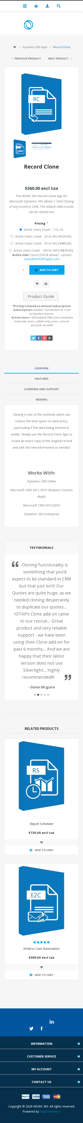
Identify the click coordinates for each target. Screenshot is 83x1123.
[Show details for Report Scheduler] (41, 776)
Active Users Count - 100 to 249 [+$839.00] (43, 250)
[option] (20, 149)
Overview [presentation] (41, 368)
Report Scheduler (41, 824)
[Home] (15, 47)
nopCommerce (50, 1111)
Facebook (41, 1028)
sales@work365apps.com (41, 259)
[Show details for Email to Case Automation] (41, 901)
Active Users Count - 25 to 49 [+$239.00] (43, 236)
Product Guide (41, 296)
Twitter (31, 1028)
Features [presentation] (42, 379)
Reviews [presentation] (41, 399)
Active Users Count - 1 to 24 (43, 229)
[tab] (41, 368)
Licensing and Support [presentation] (41, 389)
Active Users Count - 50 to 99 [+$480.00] (43, 243)
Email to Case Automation (41, 949)
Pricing (40, 223)
